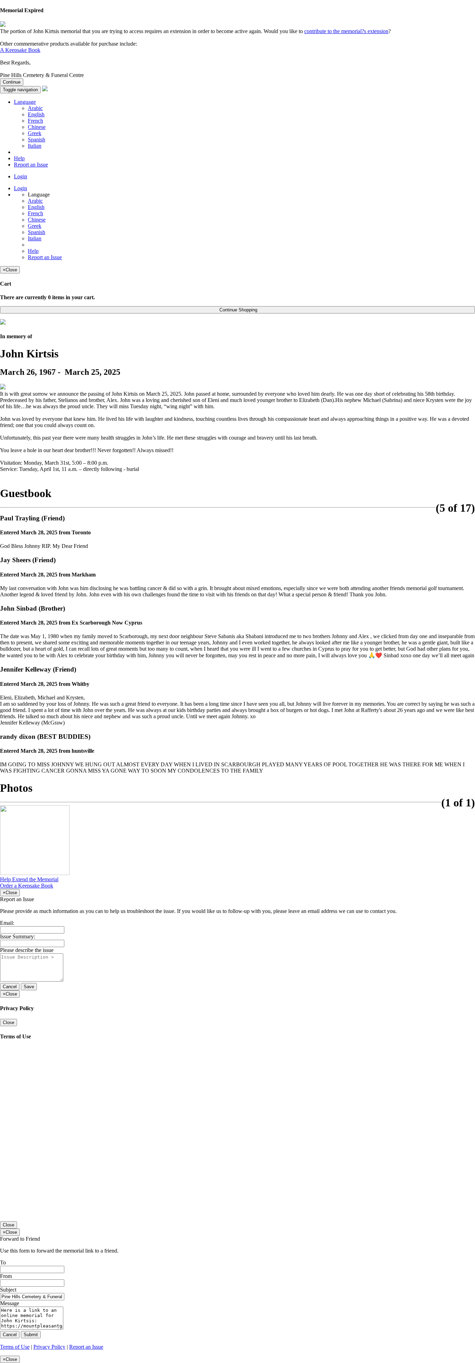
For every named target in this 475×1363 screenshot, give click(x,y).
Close (8, 1022)
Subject (8, 1290)
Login (20, 176)
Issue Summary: (17, 936)
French (35, 121)
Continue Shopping (237, 309)
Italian (34, 146)
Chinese (37, 127)
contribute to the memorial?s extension (346, 31)
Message (9, 1303)
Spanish (36, 139)
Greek (34, 133)
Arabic (35, 108)
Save (29, 986)
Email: (7, 923)
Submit (31, 1334)
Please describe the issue (27, 950)
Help (19, 158)
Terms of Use (15, 1347)
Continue (12, 82)
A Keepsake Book (20, 50)
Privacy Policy (49, 1347)
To (3, 1262)
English (36, 114)
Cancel (10, 986)
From (6, 1276)
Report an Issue (31, 165)
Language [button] (25, 102)
